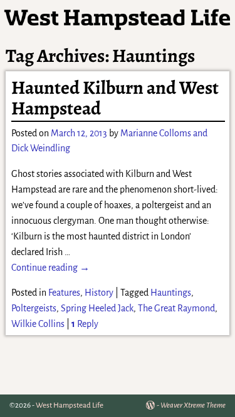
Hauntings (170, 293)
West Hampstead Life (69, 405)
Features (64, 293)
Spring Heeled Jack (97, 308)
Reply (84, 324)
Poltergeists (33, 308)
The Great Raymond (176, 308)
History (99, 293)
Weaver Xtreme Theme (193, 405)
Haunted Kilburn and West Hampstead (115, 98)
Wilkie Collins (38, 324)
